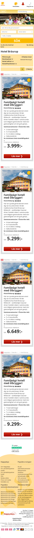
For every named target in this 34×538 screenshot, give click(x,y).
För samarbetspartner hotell (7, 473)
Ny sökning (30, 45)
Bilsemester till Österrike (8, 494)
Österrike (14, 74)
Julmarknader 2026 (23, 476)
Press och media (6, 480)
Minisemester (22, 470)
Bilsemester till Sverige (8, 499)
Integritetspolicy (17, 518)
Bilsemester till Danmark (8, 501)
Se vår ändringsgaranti (24, 497)
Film (2, 476)
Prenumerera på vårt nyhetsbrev (24, 504)
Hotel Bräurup (24, 74)
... (18, 74)
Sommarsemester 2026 (25, 474)
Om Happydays (5, 467)
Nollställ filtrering (25, 59)
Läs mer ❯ (17, 156)
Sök (17, 40)
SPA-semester (22, 478)
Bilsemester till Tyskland (8, 497)
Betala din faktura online (25, 495)
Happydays (7, 74)
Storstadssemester (23, 480)
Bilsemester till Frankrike (8, 495)
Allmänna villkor (17, 520)
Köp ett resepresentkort (25, 493)
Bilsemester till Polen (7, 503)
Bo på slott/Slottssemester (24, 467)
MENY (3, 11)
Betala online (5, 478)
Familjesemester (23, 482)
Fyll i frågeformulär (23, 499)
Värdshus (20, 472)
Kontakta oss (5, 482)
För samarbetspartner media (7, 469)
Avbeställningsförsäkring (25, 501)
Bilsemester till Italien (7, 492)
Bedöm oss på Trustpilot (25, 490)
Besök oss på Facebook (25, 491)
